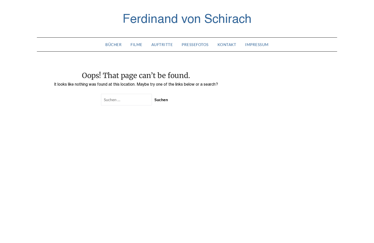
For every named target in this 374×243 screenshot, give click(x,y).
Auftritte (162, 44)
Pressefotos (195, 44)
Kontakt (227, 44)
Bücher (113, 44)
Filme (136, 44)
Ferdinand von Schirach (187, 18)
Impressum (257, 44)
